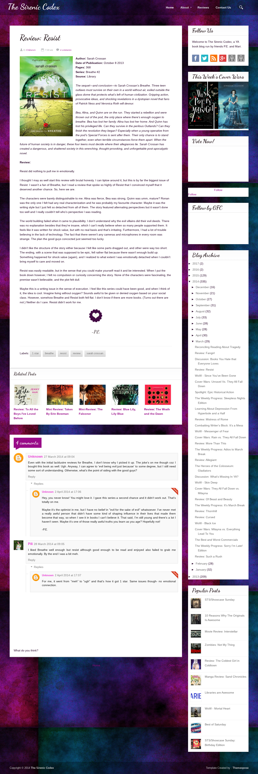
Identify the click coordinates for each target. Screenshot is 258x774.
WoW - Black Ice (205, 523)
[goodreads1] (240, 58)
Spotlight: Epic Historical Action (214, 392)
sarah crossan (95, 353)
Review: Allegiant (205, 459)
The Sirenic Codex (34, 6)
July (199, 317)
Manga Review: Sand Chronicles (225, 676)
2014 (196, 281)
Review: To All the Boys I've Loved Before (26, 414)
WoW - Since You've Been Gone (215, 375)
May (199, 329)
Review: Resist (204, 369)
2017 (196, 263)
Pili (30, 544)
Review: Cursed (205, 517)
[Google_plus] (222, 58)
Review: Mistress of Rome (211, 419)
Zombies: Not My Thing (220, 644)
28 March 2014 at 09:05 (49, 544)
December (203, 287)
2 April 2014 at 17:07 (68, 575)
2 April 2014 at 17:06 (68, 491)
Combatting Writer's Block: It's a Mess (219, 425)
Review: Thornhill (206, 511)
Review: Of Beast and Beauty (213, 499)
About (183, 7)
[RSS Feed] (213, 58)
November (203, 293)
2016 (196, 269)
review (76, 353)
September (203, 305)
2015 (196, 275)
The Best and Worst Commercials (216, 539)
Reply (31, 476)
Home (170, 7)
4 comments (66, 49)
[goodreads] (231, 58)
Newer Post (17, 665)
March (200, 341)
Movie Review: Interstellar (221, 631)
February (202, 563)
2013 (196, 576)
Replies (38, 483)
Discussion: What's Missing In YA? (216, 476)
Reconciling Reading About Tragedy (217, 347)
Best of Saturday (215, 724)
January (201, 569)
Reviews (203, 7)
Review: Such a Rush (208, 556)
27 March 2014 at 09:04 (59, 456)
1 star (35, 353)
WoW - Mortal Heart (217, 708)
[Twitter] (204, 58)
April (199, 335)
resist (63, 353)
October (201, 299)
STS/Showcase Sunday (220, 599)
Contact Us (223, 7)
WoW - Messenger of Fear (212, 431)
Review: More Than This (210, 443)
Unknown (35, 456)
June (199, 323)
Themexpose (241, 768)
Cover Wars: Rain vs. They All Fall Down (220, 437)
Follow (218, 190)
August (200, 311)
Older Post (175, 665)
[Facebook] (195, 58)
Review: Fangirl (205, 353)
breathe (49, 353)
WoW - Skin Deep (206, 482)
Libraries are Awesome (219, 692)
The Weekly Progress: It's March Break (220, 505)
